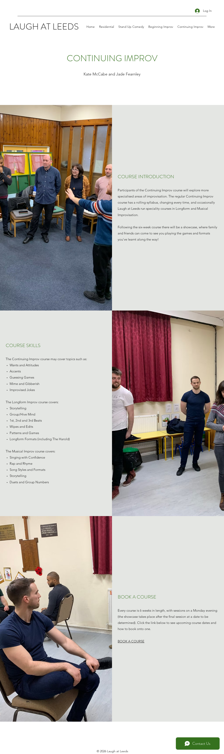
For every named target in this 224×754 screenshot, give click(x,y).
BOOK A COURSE (131, 641)
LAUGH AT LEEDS (44, 26)
